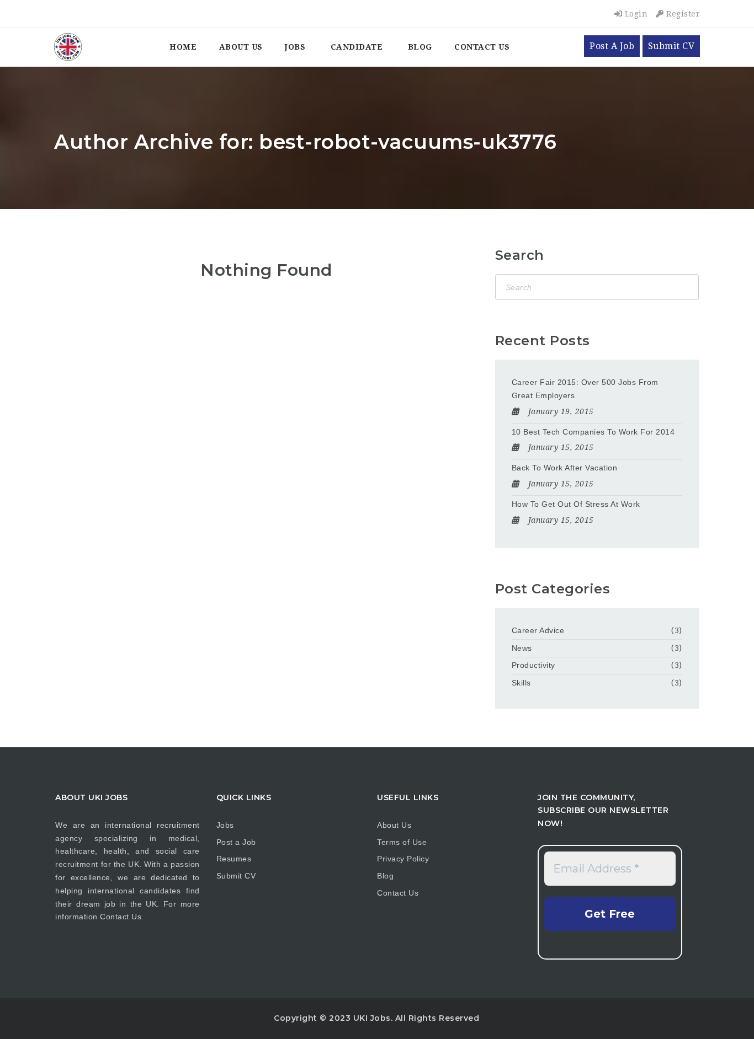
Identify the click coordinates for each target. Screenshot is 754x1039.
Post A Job (612, 46)
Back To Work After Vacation (565, 467)
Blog (420, 46)
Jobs (295, 46)
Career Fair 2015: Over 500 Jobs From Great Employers (585, 389)
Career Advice (538, 630)
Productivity (533, 665)
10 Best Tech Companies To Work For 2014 (593, 431)
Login (634, 13)
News (522, 648)
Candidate (357, 46)
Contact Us (481, 46)
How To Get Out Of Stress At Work (576, 504)
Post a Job (236, 842)
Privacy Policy (403, 858)
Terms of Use (402, 842)
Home (183, 46)
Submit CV (671, 46)
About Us (241, 46)
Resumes (234, 858)
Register (682, 13)
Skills (521, 682)
